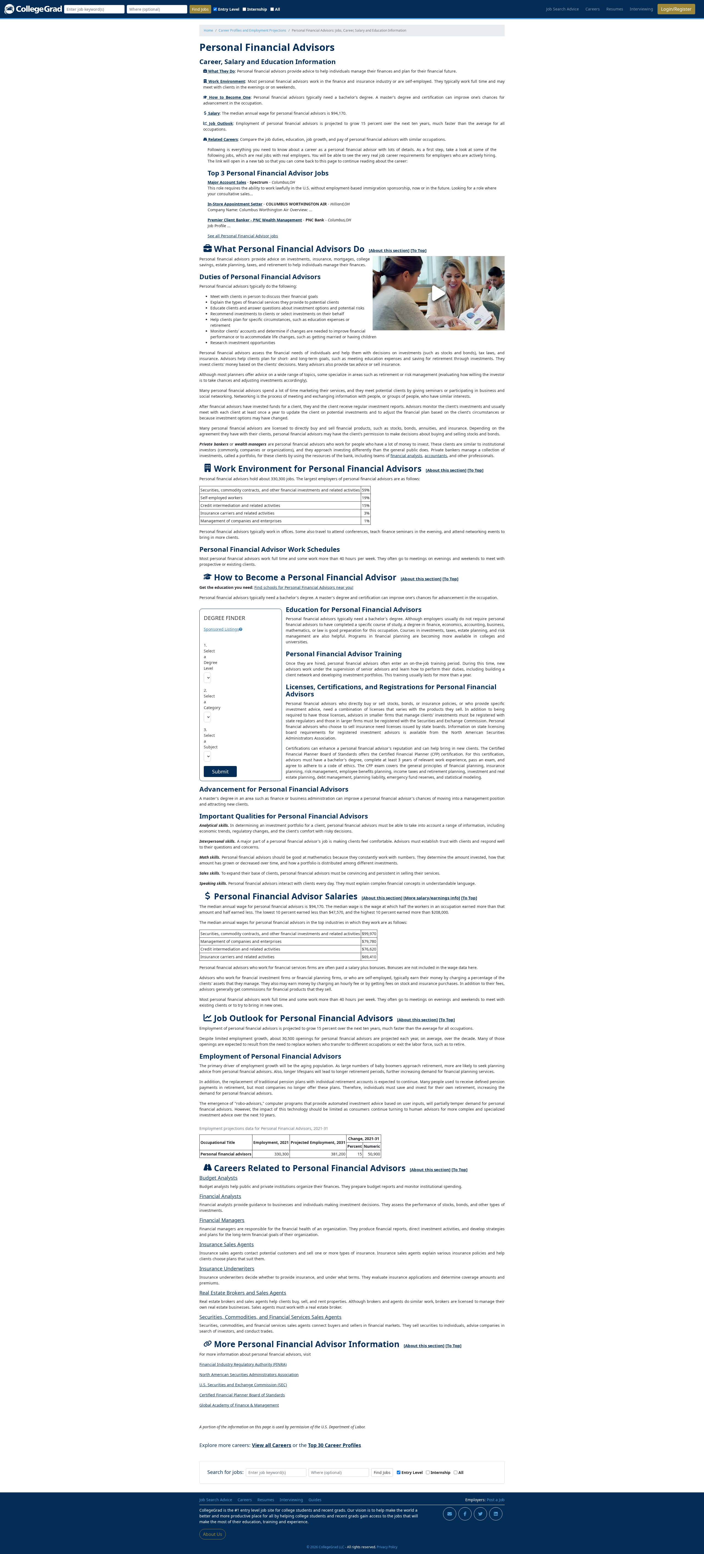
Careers (592, 9)
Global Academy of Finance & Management (239, 1405)
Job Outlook (220, 123)
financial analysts (406, 455)
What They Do (221, 71)
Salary (213, 113)
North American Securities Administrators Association (249, 1374)
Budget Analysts (218, 1177)
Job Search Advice (562, 9)
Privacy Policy (387, 1547)
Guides (315, 1499)
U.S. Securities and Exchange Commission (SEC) (243, 1384)
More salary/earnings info (432, 897)
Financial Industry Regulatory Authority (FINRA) (243, 1364)
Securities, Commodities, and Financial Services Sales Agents (270, 1317)
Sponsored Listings (221, 629)
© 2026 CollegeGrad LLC (325, 1547)
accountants (436, 455)
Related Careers (222, 139)
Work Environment (226, 81)
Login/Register (676, 9)
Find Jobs (200, 9)
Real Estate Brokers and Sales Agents (242, 1292)
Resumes (614, 9)
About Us (212, 1534)
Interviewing (641, 9)
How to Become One (229, 97)
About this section (389, 250)
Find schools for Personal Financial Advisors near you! (303, 587)
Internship (257, 9)
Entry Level (228, 9)
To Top (418, 250)
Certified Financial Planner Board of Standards (242, 1394)
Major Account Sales (227, 182)
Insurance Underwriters (226, 1268)
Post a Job (496, 1499)
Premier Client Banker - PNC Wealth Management (255, 220)
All (277, 9)
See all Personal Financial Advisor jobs (243, 235)
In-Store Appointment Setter (235, 204)
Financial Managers (221, 1220)
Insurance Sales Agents (226, 1244)
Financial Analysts (220, 1196)
